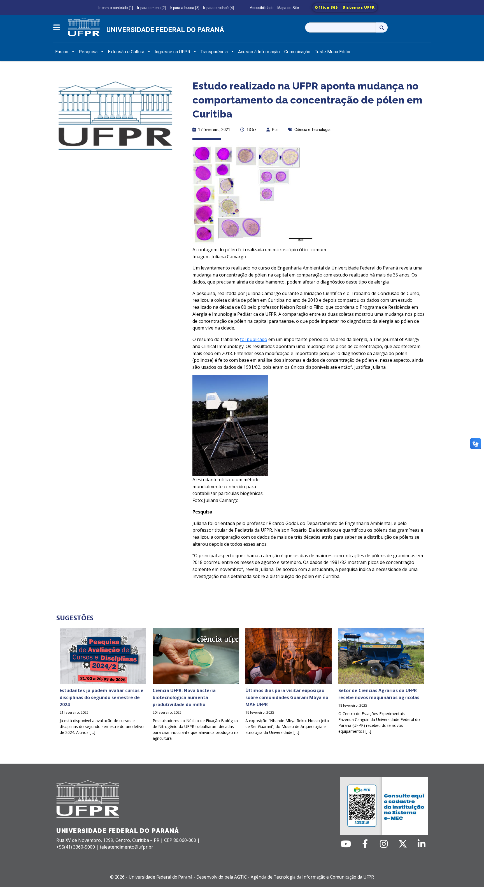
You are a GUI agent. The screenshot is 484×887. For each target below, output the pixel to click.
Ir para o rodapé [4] (218, 8)
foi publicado (253, 339)
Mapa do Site (288, 8)
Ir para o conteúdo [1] (115, 8)
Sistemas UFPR (359, 7)
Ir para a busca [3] (184, 8)
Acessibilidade (261, 8)
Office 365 (326, 7)
